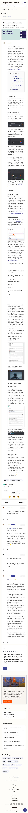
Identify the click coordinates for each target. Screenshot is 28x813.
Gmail (4, 761)
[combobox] (14, 6)
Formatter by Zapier (13, 761)
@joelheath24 (12, 528)
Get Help (3, 10)
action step (18, 221)
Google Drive (6, 764)
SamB (9, 43)
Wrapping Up (15, 89)
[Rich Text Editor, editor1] (14, 659)
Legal (16, 811)
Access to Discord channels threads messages (12, 727)
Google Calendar (13, 768)
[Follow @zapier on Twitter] (19, 804)
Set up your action (18, 83)
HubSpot (19, 764)
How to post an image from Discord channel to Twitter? (14, 745)
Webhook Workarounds (16, 480)
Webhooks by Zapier (15, 69)
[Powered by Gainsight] (14, 777)
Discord (6, 480)
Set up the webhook (19, 78)
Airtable (5, 768)
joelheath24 (9, 507)
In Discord (14, 76)
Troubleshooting (7, 734)
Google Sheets (6, 758)
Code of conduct (8, 712)
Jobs (14, 793)
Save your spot (7, 701)
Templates (14, 798)
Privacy (20, 811)
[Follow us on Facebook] (11, 804)
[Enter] (2, 6)
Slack (13, 764)
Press (14, 791)
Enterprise (14, 796)
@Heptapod (11, 579)
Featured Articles (7, 16)
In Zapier (14, 80)
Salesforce (5, 771)
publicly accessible (13, 402)
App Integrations (14, 800)
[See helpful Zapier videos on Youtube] (22, 804)
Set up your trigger (18, 81)
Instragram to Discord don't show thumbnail (12, 741)
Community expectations (10, 716)
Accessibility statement (19, 780)
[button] (24, 2)
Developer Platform (14, 789)
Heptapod (9, 554)
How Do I (6, 728)
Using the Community (9, 714)
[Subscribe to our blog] (17, 804)
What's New (4, 13)
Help (14, 787)
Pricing (14, 785)
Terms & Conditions (8, 780)
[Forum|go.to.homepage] (10, 2)
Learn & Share (12, 10)
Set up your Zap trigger (17, 213)
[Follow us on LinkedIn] (14, 804)
